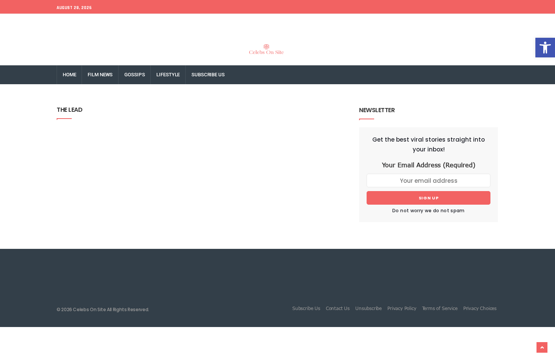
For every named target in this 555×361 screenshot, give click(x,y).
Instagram (461, 23)
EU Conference (74, 23)
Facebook (378, 23)
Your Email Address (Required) (428, 165)
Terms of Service (440, 308)
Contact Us (338, 308)
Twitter (406, 23)
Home (69, 74)
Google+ (431, 23)
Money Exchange (154, 23)
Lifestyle (168, 74)
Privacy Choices (479, 308)
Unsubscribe (368, 308)
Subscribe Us (207, 74)
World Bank (112, 23)
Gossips (134, 74)
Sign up (429, 198)
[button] (545, 47)
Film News (100, 74)
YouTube (490, 23)
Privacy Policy (401, 308)
